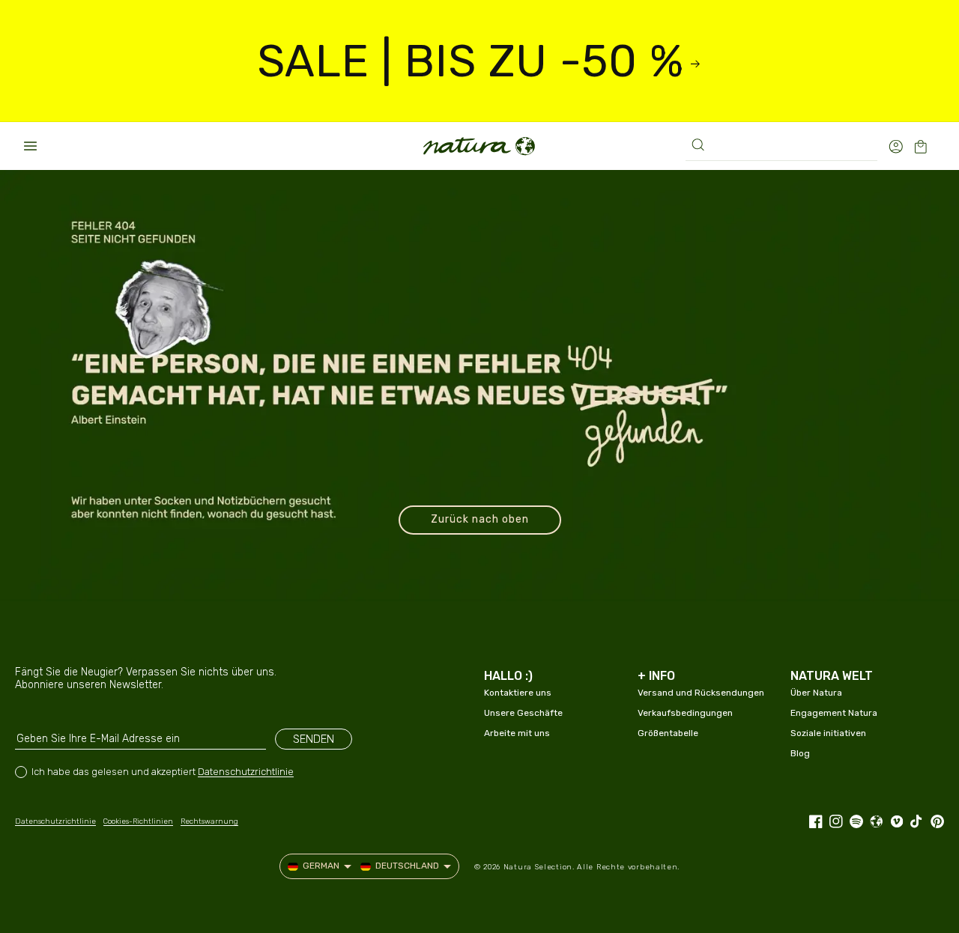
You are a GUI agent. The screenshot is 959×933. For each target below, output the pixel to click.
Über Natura (816, 692)
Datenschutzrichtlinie (246, 771)
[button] (30, 146)
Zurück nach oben (480, 519)
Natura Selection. (539, 867)
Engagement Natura (833, 713)
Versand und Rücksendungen (701, 692)
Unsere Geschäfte (523, 713)
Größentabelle (668, 733)
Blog (800, 753)
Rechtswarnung (209, 821)
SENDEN (313, 739)
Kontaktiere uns (517, 692)
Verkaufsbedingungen (685, 713)
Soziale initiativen (828, 733)
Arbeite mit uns (517, 733)
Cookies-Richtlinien (138, 821)
